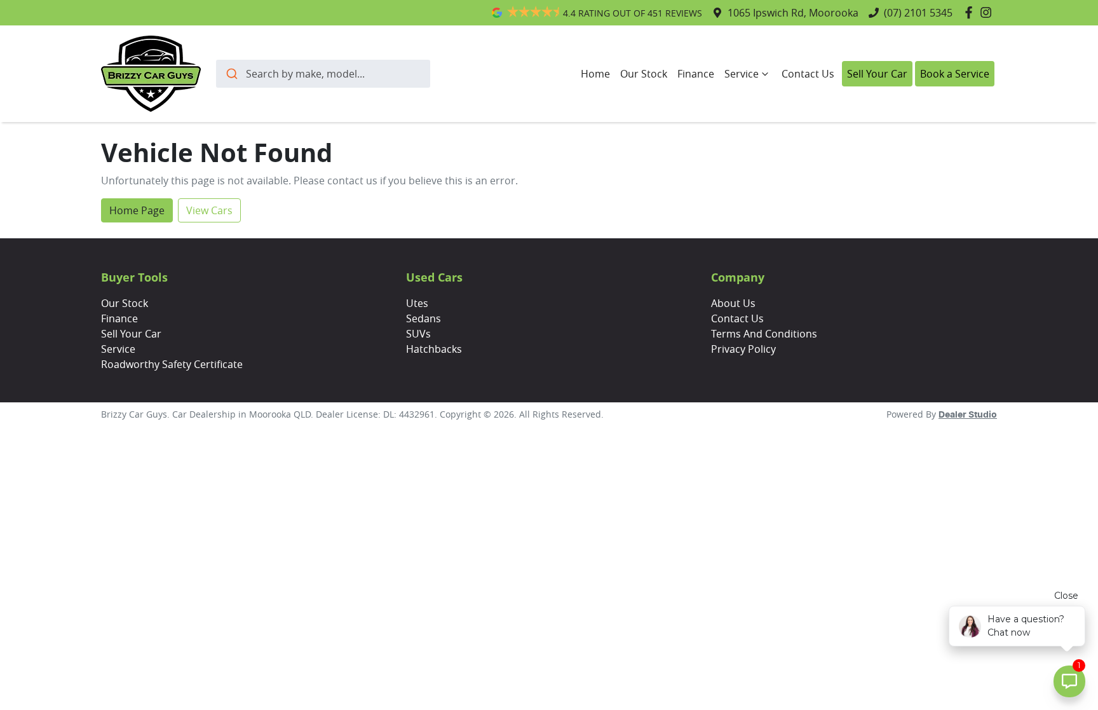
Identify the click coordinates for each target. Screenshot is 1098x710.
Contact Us (808, 74)
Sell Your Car (877, 74)
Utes (417, 303)
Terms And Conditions (764, 334)
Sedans (423, 318)
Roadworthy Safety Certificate (172, 364)
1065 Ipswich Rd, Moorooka (793, 13)
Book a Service (954, 74)
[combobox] (323, 74)
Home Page (137, 210)
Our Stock (643, 74)
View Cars (209, 210)
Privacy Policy (743, 349)
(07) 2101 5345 (918, 13)
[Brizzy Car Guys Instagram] (988, 12)
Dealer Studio (968, 415)
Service (741, 74)
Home (595, 74)
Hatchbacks (434, 349)
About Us (733, 303)
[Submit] (231, 74)
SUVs (418, 334)
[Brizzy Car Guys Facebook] (971, 12)
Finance (695, 74)
